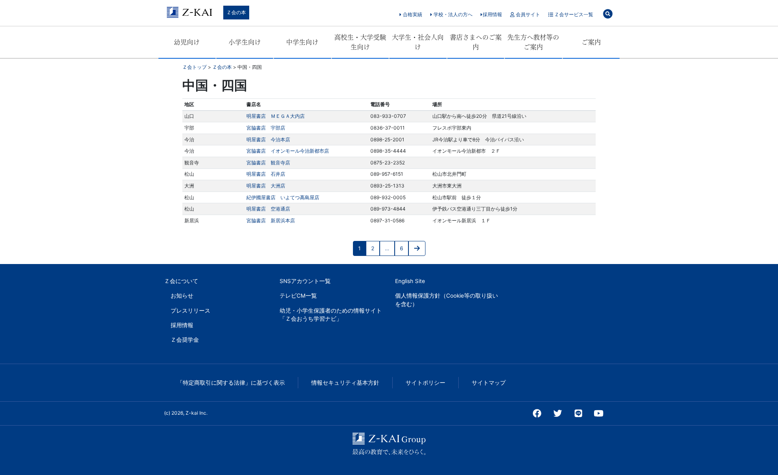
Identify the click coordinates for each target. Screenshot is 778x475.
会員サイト (527, 14)
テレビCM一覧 (298, 295)
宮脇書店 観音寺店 (268, 163)
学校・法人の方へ (452, 14)
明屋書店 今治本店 (268, 139)
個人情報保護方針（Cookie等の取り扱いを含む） (446, 299)
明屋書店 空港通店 (268, 209)
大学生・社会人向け (418, 42)
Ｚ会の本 (236, 12)
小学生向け (245, 42)
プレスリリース (190, 310)
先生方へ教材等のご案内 (533, 42)
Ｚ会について (181, 281)
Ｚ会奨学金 (185, 340)
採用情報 (492, 14)
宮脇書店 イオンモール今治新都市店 (287, 151)
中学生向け (302, 42)
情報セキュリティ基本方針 (345, 382)
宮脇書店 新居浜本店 (270, 220)
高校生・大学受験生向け (360, 42)
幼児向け (187, 42)
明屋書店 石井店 (265, 174)
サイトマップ (489, 382)
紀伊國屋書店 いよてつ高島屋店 (282, 197)
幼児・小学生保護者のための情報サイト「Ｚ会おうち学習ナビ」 (331, 314)
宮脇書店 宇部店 (265, 128)
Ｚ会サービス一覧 (573, 14)
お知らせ (182, 295)
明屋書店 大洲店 (265, 186)
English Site (410, 281)
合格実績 (412, 14)
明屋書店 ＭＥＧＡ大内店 (275, 116)
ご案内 (591, 42)
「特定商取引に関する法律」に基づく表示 (231, 382)
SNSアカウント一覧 (305, 281)
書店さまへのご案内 (476, 42)
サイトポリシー (425, 382)
